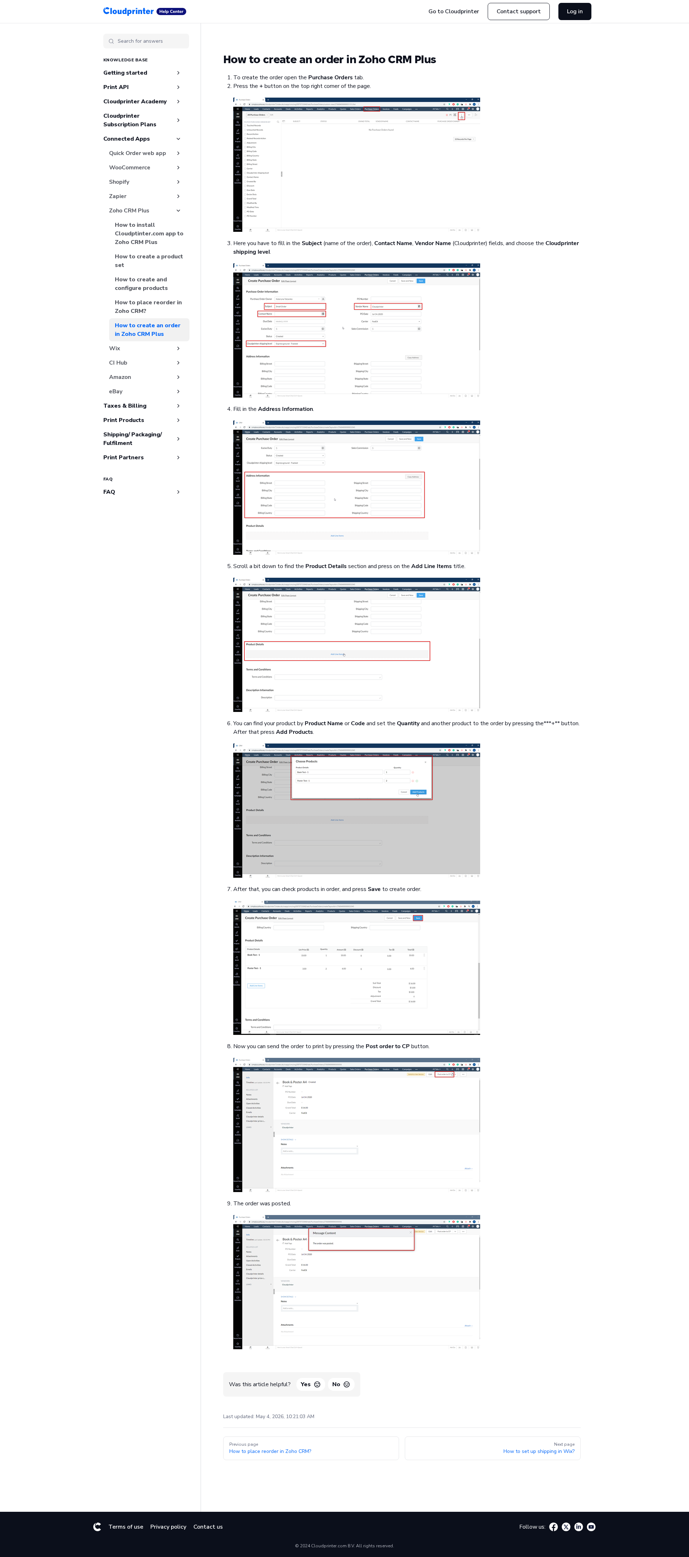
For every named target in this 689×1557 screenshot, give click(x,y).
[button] (143, 60)
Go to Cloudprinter (453, 11)
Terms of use (125, 1527)
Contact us (208, 1527)
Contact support (519, 11)
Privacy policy (168, 1527)
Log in (575, 11)
